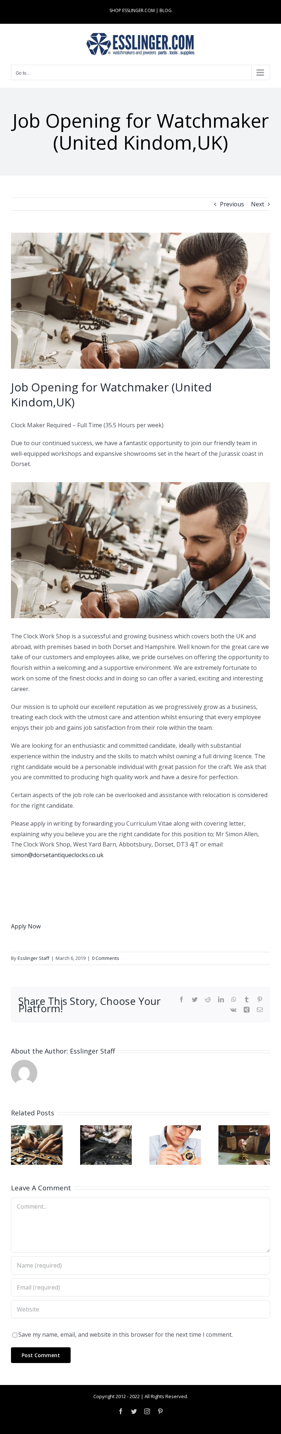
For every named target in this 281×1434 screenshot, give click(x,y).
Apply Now (26, 926)
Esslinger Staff (33, 958)
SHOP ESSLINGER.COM (132, 10)
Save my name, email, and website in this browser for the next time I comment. (125, 1334)
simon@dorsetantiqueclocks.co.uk (57, 855)
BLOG (166, 10)
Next (257, 204)
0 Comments (105, 958)
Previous (232, 204)
